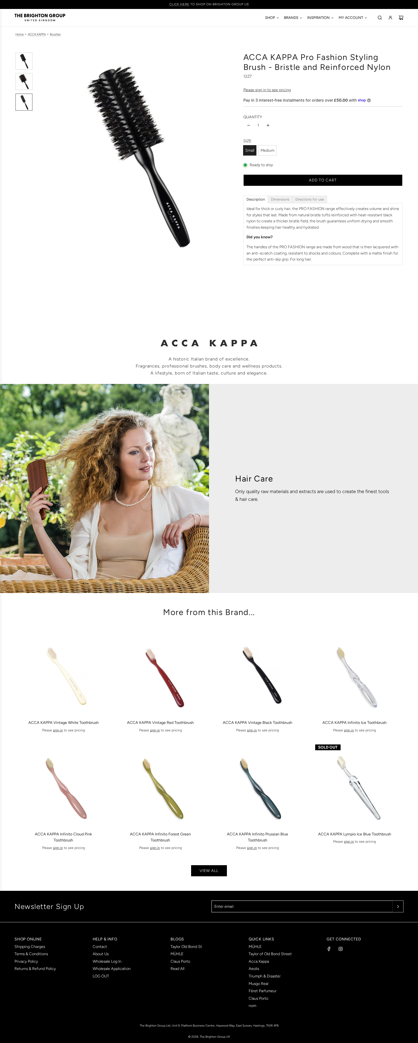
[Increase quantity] (268, 125)
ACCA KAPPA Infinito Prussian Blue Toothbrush (257, 837)
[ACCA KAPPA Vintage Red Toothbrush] (160, 673)
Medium (267, 150)
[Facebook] (329, 949)
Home (19, 34)
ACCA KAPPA (37, 34)
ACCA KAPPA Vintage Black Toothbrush (257, 722)
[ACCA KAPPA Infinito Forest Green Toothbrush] (160, 784)
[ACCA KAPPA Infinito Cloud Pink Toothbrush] (63, 784)
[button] (40, 154)
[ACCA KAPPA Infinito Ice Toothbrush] (355, 673)
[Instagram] (340, 949)
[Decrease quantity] (248, 125)
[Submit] (398, 906)
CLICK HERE (179, 4)
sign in (58, 730)
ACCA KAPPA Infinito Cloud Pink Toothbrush (63, 837)
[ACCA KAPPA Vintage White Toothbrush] (63, 673)
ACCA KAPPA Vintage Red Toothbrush (160, 722)
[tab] (255, 199)
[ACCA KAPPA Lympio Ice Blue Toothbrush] (355, 784)
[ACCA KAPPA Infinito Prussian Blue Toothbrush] (258, 784)
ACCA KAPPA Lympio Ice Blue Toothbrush (354, 834)
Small (249, 150)
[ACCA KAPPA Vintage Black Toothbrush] (258, 673)
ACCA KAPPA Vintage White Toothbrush (63, 722)
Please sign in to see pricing (267, 90)
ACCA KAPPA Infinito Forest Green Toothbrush (160, 837)
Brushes (55, 34)
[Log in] (390, 17)
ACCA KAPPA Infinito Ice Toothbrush (354, 722)
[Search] (379, 17)
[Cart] (401, 17)
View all (209, 870)
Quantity (252, 117)
